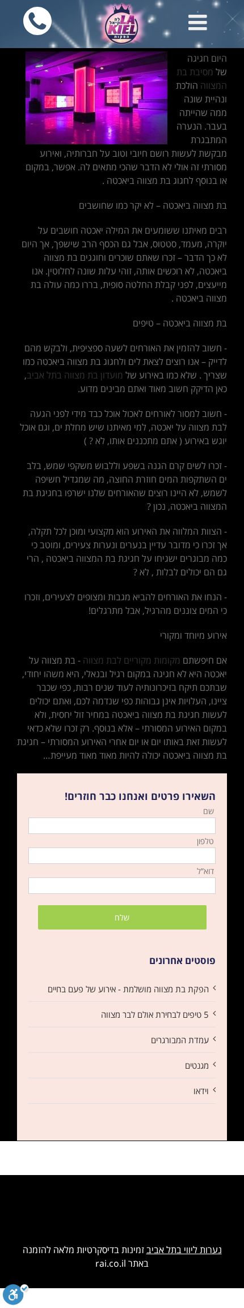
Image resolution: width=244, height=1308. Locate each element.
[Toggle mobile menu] (199, 22)
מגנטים (197, 1065)
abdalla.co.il (122, 1195)
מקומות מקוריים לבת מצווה (131, 660)
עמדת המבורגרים (180, 1039)
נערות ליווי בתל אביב (184, 1250)
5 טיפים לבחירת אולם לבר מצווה (155, 1014)
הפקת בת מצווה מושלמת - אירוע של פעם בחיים (128, 989)
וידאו (201, 1090)
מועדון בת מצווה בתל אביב (75, 375)
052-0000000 (48, 6)
